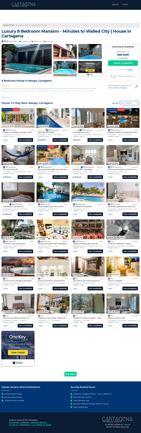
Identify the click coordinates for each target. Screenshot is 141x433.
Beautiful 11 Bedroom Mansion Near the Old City (90, 404)
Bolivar (27, 25)
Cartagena (35, 25)
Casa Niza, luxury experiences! (14, 243)
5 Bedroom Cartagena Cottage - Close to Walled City (92, 394)
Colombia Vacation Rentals (14, 400)
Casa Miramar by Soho (81, 132)
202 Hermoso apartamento (13, 206)
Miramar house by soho (116, 318)
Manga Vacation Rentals (13, 394)
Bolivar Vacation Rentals (13, 397)
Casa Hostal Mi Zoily (10, 169)
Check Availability (123, 63)
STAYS (125, 5)
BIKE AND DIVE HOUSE (46, 132)
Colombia (19, 25)
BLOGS (115, 5)
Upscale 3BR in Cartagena (82, 169)
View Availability (25, 140)
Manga (43, 25)
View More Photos (10, 71)
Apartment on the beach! (82, 206)
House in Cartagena (115, 281)
